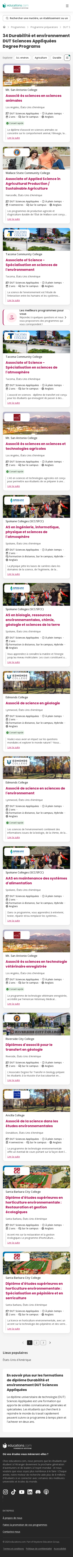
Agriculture (41, 57)
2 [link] (36, 1342)
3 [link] (43, 1342)
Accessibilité (60, 1548)
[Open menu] (67, 6)
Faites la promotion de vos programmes (25, 1524)
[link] (50, 1342)
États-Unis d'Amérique (17, 1360)
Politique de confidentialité (39, 1548)
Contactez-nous (11, 1531)
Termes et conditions (13, 1548)
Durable (57, 57)
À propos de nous (12, 1518)
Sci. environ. (22, 57)
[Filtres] (67, 58)
